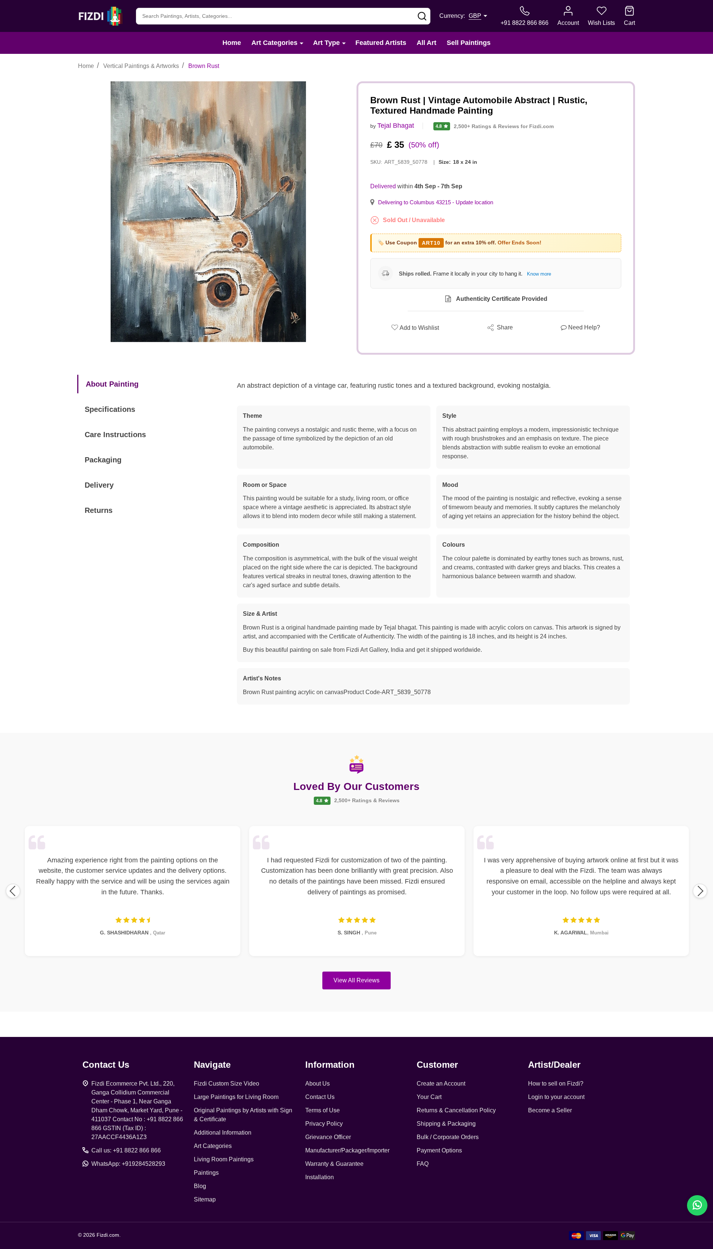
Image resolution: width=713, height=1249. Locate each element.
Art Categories (274, 42)
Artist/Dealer (554, 1065)
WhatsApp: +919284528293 (128, 1164)
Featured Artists (380, 42)
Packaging (103, 460)
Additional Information (222, 1132)
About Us (317, 1083)
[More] (301, 43)
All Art (426, 42)
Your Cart (429, 1097)
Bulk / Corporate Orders (448, 1137)
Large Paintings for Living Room (236, 1097)
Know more (539, 274)
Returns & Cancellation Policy (456, 1110)
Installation (319, 1177)
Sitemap (205, 1199)
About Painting (112, 384)
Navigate (212, 1065)
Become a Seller (550, 1110)
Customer (437, 1065)
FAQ (423, 1164)
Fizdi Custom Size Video (226, 1083)
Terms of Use (322, 1110)
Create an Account (441, 1083)
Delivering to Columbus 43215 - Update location (435, 202)
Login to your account (556, 1097)
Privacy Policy (324, 1123)
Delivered (383, 186)
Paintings (206, 1173)
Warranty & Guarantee (334, 1164)
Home (231, 42)
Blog (200, 1186)
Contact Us (320, 1097)
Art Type (326, 42)
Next (700, 891)
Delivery (99, 485)
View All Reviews (356, 980)
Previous (13, 891)
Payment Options (439, 1150)
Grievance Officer (328, 1137)
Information (330, 1065)
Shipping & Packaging (446, 1123)
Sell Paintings (469, 42)
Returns (99, 510)
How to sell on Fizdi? (555, 1083)
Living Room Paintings (224, 1159)
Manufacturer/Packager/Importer (347, 1150)
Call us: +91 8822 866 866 (126, 1150)
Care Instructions (115, 434)
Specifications (110, 409)
